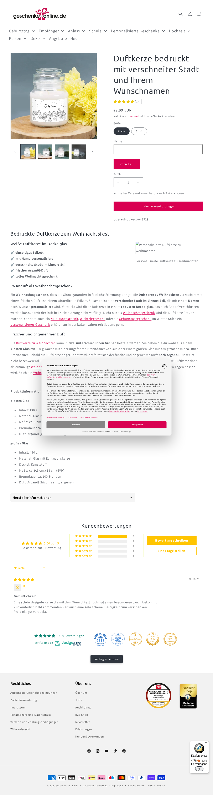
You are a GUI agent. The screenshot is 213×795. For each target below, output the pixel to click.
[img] (24, 579)
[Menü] (206, 743)
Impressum (18, 707)
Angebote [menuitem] (58, 38)
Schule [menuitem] (95, 31)
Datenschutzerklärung (95, 785)
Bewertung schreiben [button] (171, 540)
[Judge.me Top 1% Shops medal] (152, 639)
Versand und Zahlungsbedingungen (34, 722)
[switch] (199, 768)
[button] (180, 13)
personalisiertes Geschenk (30, 324)
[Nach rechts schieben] (92, 151)
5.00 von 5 (51, 543)
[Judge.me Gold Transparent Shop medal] (135, 639)
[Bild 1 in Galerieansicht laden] (28, 151)
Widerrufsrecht (20, 729)
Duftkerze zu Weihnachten (36, 343)
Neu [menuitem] (74, 38)
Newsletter (82, 722)
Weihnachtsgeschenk (139, 313)
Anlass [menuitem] (74, 31)
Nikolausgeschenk (64, 319)
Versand (134, 116)
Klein (121, 131)
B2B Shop (81, 715)
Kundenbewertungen (89, 736)
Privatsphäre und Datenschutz (30, 715)
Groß (139, 131)
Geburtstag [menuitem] (19, 31)
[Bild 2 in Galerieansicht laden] (44, 151)
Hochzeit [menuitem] (177, 31)
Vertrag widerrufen (107, 659)
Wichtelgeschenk (92, 319)
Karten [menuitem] (15, 38)
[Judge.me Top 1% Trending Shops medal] (170, 639)
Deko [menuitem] (35, 38)
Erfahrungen (83, 729)
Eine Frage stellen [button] (171, 551)
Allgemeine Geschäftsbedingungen (33, 693)
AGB (150, 785)
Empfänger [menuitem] (49, 31)
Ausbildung (83, 707)
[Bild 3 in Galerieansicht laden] (61, 151)
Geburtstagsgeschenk (135, 319)
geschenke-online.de (67, 785)
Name (118, 141)
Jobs (78, 700)
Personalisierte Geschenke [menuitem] (135, 31)
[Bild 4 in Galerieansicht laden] (78, 151)
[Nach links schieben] (15, 151)
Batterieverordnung (23, 700)
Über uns (81, 693)
